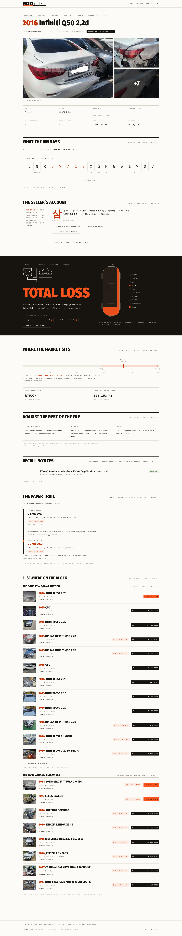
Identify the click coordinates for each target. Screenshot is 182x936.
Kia (40, 924)
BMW (59, 924)
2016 (72, 15)
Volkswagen (80, 924)
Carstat (26, 929)
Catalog (139, 4)
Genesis (71, 924)
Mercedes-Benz (49, 924)
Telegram (148, 930)
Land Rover (91, 924)
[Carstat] (34, 4)
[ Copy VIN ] (91, 180)
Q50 (65, 15)
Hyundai (34, 924)
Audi (64, 924)
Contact (149, 4)
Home (131, 4)
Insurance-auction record (36, 15)
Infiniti (56, 15)
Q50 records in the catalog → (37, 764)
